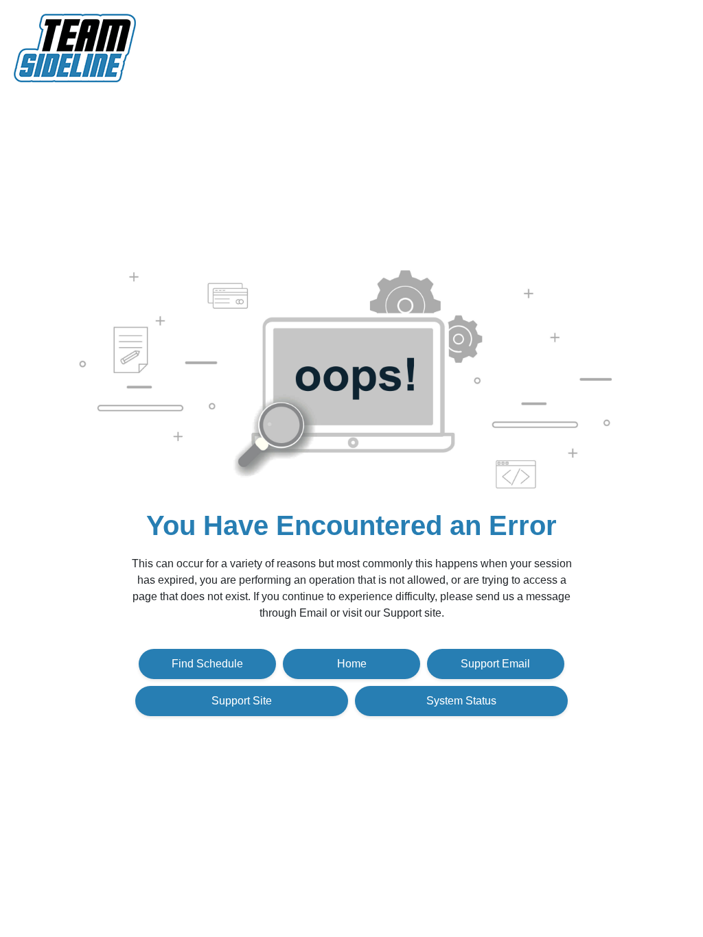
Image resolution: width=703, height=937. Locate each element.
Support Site (241, 701)
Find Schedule (207, 663)
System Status (461, 701)
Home (352, 663)
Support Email (495, 663)
